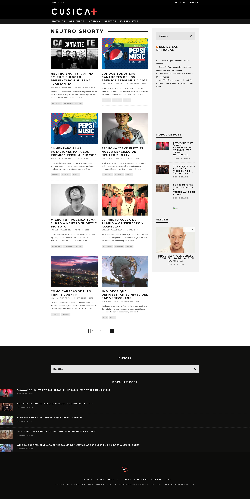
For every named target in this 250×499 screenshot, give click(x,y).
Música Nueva (57, 103)
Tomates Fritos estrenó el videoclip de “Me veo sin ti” (184, 170)
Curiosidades (107, 246)
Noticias (58, 21)
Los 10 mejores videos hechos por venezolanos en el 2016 (56, 431)
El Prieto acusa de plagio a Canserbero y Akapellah (122, 223)
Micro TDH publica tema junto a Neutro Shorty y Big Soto (74, 223)
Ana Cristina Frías (61, 298)
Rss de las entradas (167, 48)
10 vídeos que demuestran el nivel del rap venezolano (125, 295)
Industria (106, 100)
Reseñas (110, 21)
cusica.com (58, 3)
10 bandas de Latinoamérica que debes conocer (50, 417)
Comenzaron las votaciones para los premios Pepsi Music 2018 (74, 152)
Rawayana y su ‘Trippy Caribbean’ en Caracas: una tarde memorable (183, 149)
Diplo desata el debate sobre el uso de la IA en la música (176, 258)
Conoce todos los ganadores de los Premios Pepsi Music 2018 (125, 77)
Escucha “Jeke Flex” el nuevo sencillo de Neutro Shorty (123, 152)
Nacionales (68, 103)
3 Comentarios (181, 158)
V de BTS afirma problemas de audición (175, 80)
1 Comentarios (181, 177)
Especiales (66, 314)
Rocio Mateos (109, 301)
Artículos (77, 21)
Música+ (94, 21)
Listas (104, 317)
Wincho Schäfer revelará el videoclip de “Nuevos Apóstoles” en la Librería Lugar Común (79, 445)
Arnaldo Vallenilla (61, 87)
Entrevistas (129, 21)
